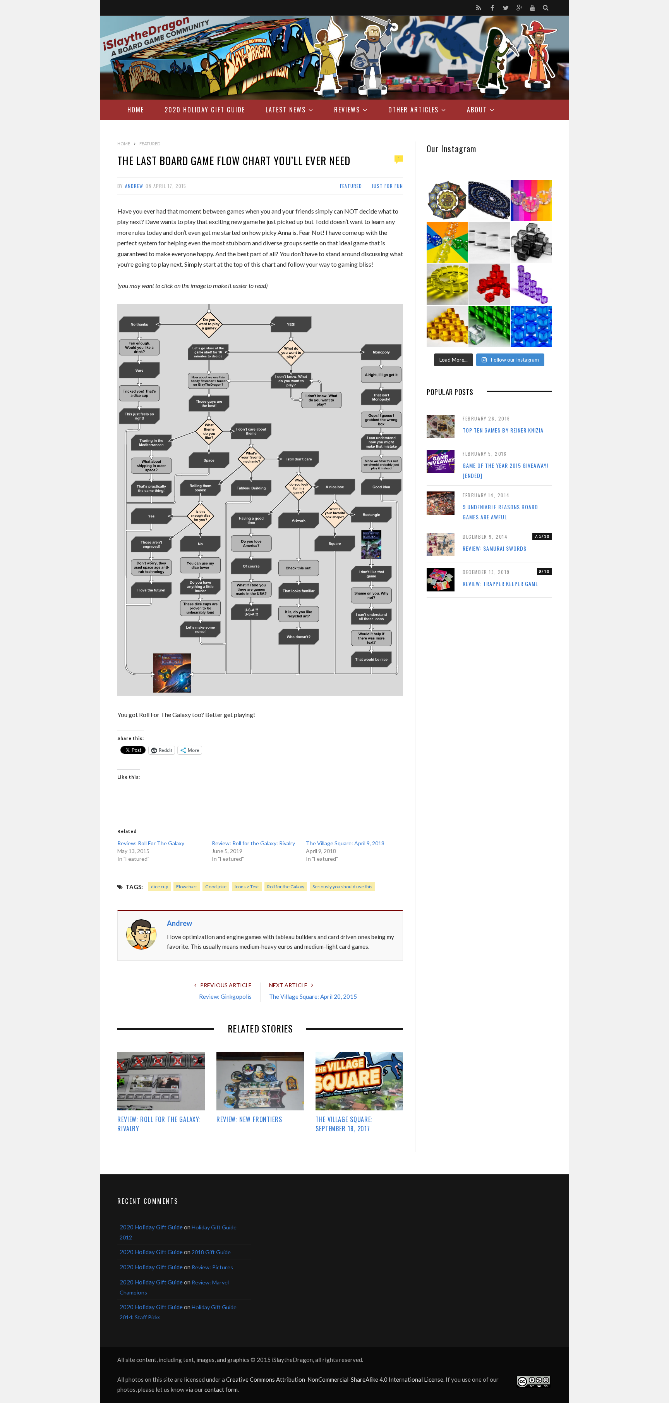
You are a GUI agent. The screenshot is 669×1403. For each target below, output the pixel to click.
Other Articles (413, 109)
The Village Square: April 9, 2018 (345, 843)
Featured (351, 186)
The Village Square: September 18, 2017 (344, 1124)
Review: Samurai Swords (495, 548)
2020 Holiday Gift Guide (205, 109)
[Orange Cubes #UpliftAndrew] (447, 326)
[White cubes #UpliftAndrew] (488, 242)
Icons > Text (247, 886)
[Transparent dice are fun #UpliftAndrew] (531, 200)
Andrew (134, 186)
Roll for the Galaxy (285, 886)
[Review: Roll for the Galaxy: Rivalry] (161, 1081)
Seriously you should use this (342, 886)
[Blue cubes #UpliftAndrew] (531, 326)
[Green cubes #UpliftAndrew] (488, 326)
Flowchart (186, 886)
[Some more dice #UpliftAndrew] (447, 242)
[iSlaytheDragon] (334, 58)
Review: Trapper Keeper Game (500, 583)
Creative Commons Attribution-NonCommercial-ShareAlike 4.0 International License (334, 1379)
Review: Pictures (212, 1267)
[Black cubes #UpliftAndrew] (531, 242)
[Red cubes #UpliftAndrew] (488, 284)
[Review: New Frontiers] (260, 1081)
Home (135, 109)
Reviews (347, 109)
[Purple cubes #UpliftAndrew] (531, 284)
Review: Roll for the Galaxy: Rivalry (253, 843)
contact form (221, 1389)
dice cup (159, 886)
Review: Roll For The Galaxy (150, 843)
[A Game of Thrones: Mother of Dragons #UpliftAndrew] (447, 200)
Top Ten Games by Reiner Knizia (503, 430)
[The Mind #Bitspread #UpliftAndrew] (488, 200)
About (477, 109)
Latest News (286, 109)
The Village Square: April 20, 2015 (313, 996)
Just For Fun (387, 186)
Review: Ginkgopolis (225, 996)
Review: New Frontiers (249, 1119)
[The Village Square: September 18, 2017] (359, 1081)
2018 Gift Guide (211, 1252)
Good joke (215, 886)
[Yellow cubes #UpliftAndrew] (447, 284)
